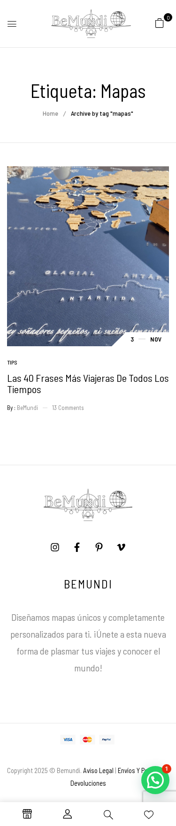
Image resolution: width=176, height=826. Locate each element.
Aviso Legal (98, 770)
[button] (159, 22)
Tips (12, 362)
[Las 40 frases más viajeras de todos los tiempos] (88, 172)
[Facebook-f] (76, 547)
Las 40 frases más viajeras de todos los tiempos (88, 383)
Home (50, 113)
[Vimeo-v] (121, 547)
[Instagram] (54, 547)
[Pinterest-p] (99, 547)
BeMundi (27, 407)
